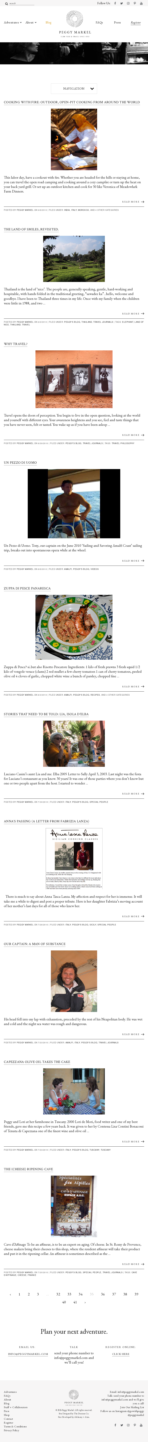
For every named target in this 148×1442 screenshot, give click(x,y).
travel (26, 324)
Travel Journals (103, 322)
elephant (127, 322)
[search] (6, 4)
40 (64, 1302)
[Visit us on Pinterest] (135, 3)
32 (58, 1294)
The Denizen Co (81, 1413)
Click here (121, 1354)
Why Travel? (15, 344)
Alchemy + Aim (81, 1417)
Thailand (87, 322)
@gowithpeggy (135, 1411)
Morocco (83, 210)
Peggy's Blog (72, 322)
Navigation (74, 89)
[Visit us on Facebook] (115, 3)
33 (69, 1294)
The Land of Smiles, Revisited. (31, 229)
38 (125, 1294)
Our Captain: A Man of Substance (35, 944)
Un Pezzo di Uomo (20, 462)
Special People (99, 802)
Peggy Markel (25, 210)
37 (114, 1294)
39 (136, 1294)
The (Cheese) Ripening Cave (28, 1169)
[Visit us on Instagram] (128, 3)
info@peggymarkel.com (28, 1354)
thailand (15, 324)
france (32, 1275)
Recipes (95, 694)
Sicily (93, 924)
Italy (74, 210)
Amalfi (68, 569)
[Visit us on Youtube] (141, 3)
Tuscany (94, 1150)
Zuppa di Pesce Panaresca (27, 588)
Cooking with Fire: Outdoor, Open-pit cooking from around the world (72, 102)
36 (103, 1294)
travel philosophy (123, 443)
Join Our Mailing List (132, 1407)
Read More (131, 201)
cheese (22, 1275)
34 (80, 1294)
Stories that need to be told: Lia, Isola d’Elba (46, 714)
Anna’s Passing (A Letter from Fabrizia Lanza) (46, 821)
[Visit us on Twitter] (121, 3)
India (67, 210)
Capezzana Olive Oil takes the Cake (37, 1062)
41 (75, 1302)
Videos (95, 569)
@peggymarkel (136, 1415)
